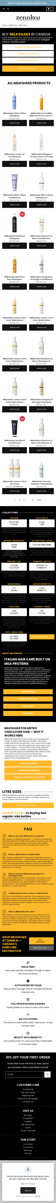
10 (33, 500)
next (39, 500)
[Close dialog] (53, 1162)
